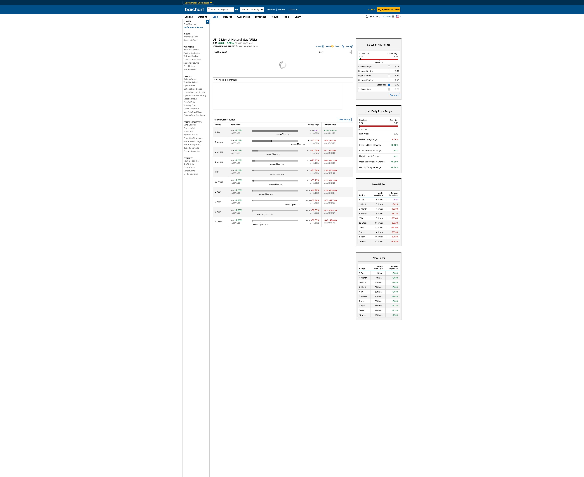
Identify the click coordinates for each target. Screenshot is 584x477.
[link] (349, 46)
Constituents (189, 170)
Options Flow (189, 85)
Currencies (243, 16)
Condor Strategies (192, 151)
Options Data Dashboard (194, 115)
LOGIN (371, 9)
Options (202, 16)
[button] (398, 17)
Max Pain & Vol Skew (193, 112)
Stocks (189, 16)
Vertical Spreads (191, 134)
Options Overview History (195, 95)
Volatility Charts (190, 105)
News (274, 16)
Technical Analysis (191, 56)
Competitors (189, 167)
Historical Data (190, 69)
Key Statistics (189, 164)
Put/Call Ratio (189, 102)
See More (394, 95)
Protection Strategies (193, 138)
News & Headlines (191, 160)
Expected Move (190, 98)
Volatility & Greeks (191, 82)
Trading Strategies (191, 53)
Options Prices (190, 79)
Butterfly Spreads (191, 147)
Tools (286, 16)
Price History (189, 66)
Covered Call (189, 128)
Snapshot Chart (190, 40)
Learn (298, 16)
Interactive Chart (191, 36)
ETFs (215, 16)
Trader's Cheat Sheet (193, 59)
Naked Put (188, 131)
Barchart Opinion (191, 49)
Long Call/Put (189, 124)
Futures (227, 16)
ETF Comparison (191, 173)
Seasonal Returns (191, 62)
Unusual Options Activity (194, 92)
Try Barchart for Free (389, 9)
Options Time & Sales (193, 88)
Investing (260, 16)
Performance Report (193, 27)
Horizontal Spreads (192, 144)
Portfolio (281, 9)
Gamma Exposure (191, 108)
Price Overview (190, 24)
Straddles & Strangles (193, 141)
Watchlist (271, 9)
